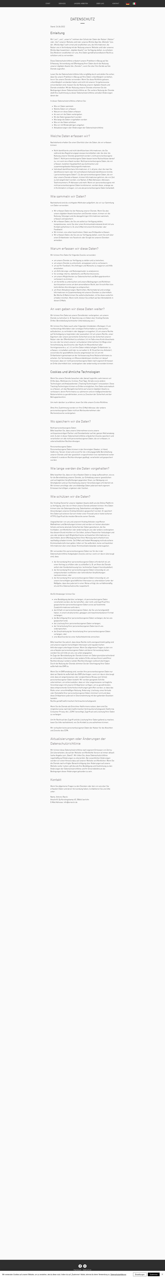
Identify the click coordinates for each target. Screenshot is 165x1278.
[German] (127, 3)
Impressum (77, 1270)
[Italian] (134, 3)
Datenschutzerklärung (118, 1274)
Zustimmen (154, 1274)
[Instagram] (85, 1266)
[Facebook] (80, 1266)
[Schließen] (162, 1274)
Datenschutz (87, 1270)
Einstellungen (140, 1274)
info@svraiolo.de (70, 802)
